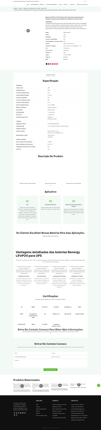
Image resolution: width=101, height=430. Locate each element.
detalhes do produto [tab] (50, 74)
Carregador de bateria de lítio (58, 413)
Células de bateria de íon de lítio (59, 404)
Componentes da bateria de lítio (59, 417)
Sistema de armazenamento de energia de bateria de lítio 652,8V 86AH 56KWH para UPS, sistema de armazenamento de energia (40, 391)
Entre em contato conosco (41, 415)
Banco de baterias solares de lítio (59, 409)
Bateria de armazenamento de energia (32, 8)
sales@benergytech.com (79, 409)
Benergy (15, 8)
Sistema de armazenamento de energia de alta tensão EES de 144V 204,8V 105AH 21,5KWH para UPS (59, 389)
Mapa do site (56, 427)
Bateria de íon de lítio (56, 406)
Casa (37, 404)
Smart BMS (54, 415)
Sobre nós (38, 413)
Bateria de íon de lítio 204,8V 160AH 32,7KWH (78, 387)
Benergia (51, 427)
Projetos (37, 411)
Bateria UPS (44, 8)
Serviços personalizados (41, 409)
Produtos (20, 8)
